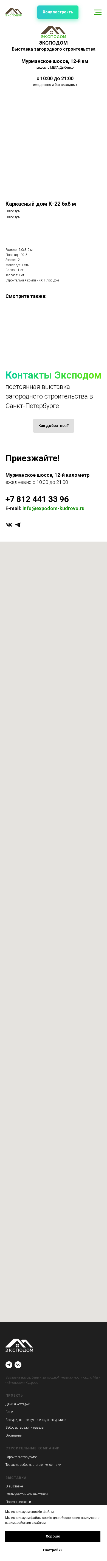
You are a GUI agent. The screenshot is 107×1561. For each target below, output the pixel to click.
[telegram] (17, 524)
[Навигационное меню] (98, 12)
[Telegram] (8, 1364)
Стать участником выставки (26, 1494)
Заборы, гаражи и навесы (24, 1427)
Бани (9, 1412)
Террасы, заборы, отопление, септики (33, 1465)
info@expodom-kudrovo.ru (53, 508)
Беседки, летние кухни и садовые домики (35, 1420)
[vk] (9, 524)
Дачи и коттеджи (17, 1404)
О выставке (14, 1486)
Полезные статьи (18, 1502)
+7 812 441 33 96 (37, 499)
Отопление (13, 1435)
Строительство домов (21, 1457)
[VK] (18, 1364)
